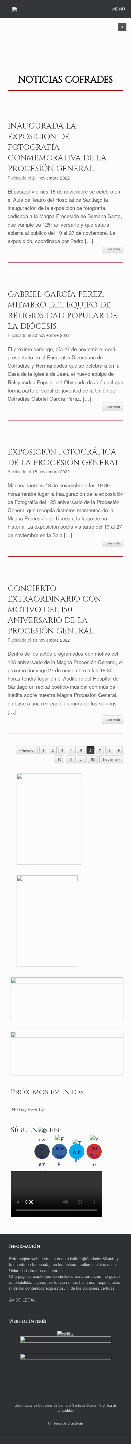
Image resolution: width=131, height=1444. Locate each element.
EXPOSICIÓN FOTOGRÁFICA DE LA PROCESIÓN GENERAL (63, 457)
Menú (118, 9)
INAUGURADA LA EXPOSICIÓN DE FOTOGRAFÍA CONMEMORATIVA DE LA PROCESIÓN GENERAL (57, 147)
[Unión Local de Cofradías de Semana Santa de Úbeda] (14, 9)
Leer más (112, 249)
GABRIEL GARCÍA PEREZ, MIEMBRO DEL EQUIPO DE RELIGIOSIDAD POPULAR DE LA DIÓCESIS (62, 310)
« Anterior (27, 750)
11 (71, 759)
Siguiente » (111, 759)
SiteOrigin (75, 1423)
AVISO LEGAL (22, 1300)
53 (93, 759)
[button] (122, 27)
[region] (65, 38)
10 (59, 759)
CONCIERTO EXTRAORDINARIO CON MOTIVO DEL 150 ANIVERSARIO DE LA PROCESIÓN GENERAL (54, 609)
